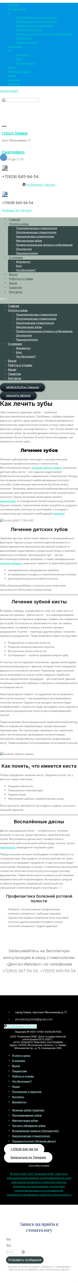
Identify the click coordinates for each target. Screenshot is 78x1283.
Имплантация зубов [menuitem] (29, 30)
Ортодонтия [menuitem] (24, 38)
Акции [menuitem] (12, 76)
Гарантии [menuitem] (14, 80)
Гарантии (15, 287)
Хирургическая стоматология (35, 236)
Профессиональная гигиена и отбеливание (44, 245)
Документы (23, 262)
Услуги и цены (19, 223)
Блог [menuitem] (19, 59)
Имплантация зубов (29, 241)
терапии (58, 514)
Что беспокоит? (26, 270)
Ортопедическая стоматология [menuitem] (36, 21)
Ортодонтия (24, 249)
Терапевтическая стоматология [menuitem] (36, 17)
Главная (14, 219)
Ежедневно (13, 152)
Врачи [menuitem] (12, 67)
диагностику (8, 501)
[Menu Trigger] (3, 157)
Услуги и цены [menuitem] (17, 11)
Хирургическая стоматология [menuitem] (35, 26)
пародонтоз (7, 847)
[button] (39, 299)
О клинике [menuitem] (14, 49)
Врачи (13, 274)
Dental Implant (9, 91)
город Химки (15, 133)
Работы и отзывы (21, 278)
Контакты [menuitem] (14, 84)
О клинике (16, 257)
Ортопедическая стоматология (36, 232)
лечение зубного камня (47, 468)
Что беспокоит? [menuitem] (26, 63)
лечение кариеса (11, 563)
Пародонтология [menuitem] (27, 42)
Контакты (15, 291)
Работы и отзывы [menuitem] (19, 72)
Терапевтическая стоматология (36, 228)
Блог (19, 266)
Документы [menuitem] (23, 55)
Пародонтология (27, 253)
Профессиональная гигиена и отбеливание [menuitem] (44, 34)
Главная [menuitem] (13, 5)
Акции (13, 283)
